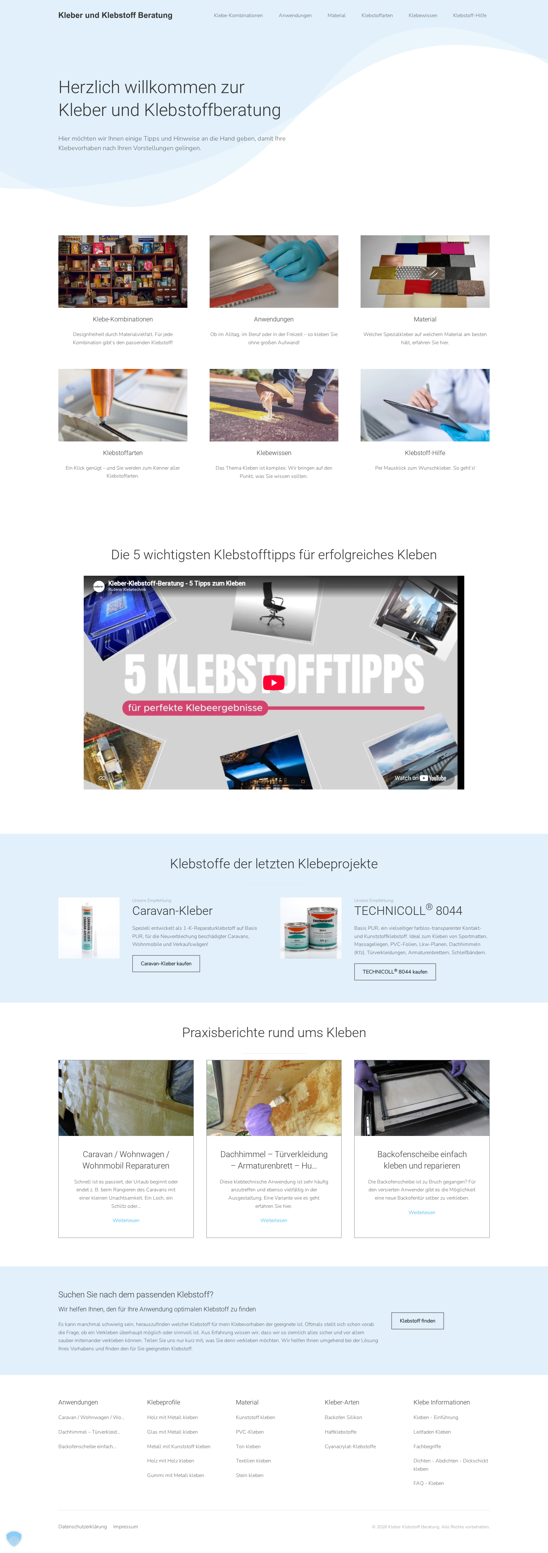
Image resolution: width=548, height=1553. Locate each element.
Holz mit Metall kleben (172, 1417)
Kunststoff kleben (255, 1417)
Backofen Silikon (343, 1417)
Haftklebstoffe (340, 1432)
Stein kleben (250, 1475)
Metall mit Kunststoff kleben (179, 1446)
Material (337, 15)
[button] (14, 1539)
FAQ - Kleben (429, 1483)
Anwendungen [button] (295, 15)
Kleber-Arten (342, 1402)
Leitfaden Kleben (432, 1432)
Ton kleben (248, 1446)
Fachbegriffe (427, 1446)
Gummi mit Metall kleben (175, 1475)
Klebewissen (423, 15)
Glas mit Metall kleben (172, 1432)
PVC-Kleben (250, 1432)
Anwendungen (78, 1402)
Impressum (125, 1526)
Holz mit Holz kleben (170, 1460)
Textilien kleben (253, 1460)
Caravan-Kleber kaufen (166, 963)
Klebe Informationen (442, 1402)
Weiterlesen (126, 1220)
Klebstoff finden (417, 1320)
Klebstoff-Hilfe (469, 15)
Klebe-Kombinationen (238, 15)
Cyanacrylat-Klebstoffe (350, 1446)
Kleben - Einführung (436, 1417)
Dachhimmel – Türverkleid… (89, 1432)
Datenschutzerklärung (82, 1526)
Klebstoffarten (377, 15)
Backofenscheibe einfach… (87, 1446)
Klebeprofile (163, 1402)
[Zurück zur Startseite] (115, 16)
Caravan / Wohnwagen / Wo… (91, 1417)
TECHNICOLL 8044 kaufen (395, 971)
